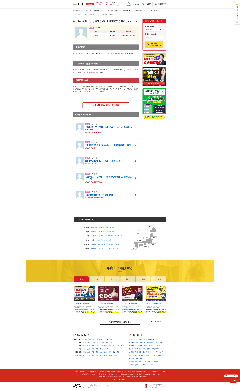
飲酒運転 (146, 355)
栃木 (113, 231)
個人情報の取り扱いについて (89, 374)
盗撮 (141, 342)
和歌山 (109, 240)
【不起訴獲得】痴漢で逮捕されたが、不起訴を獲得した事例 (108, 145)
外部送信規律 (147, 374)
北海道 (92, 227)
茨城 (106, 231)
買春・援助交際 (133, 342)
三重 (102, 235)
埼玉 (100, 231)
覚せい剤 (140, 355)
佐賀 (95, 248)
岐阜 (95, 235)
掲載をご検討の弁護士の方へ (139, 371)
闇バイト (153, 364)
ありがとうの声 (153, 10)
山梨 (105, 235)
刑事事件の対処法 (99, 10)
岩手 (100, 227)
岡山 (99, 244)
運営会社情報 (101, 371)
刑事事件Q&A (127, 10)
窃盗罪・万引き (147, 352)
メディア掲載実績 (152, 371)
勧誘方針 (132, 374)
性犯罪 (90, 14)
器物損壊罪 (155, 349)
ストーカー (146, 364)
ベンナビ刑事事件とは (80, 371)
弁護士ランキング (156, 374)
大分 (105, 248)
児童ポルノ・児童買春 (135, 345)
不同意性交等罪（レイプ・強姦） (154, 342)
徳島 (109, 244)
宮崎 (109, 248)
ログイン (137, 4)
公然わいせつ (143, 339)
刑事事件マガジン (91, 371)
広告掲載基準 (139, 374)
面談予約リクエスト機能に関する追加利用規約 (134, 376)
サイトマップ (127, 371)
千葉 (103, 231)
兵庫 (95, 240)
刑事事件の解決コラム (111, 374)
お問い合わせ (101, 374)
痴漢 (136, 339)
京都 (99, 240)
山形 (110, 227)
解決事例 (88, 10)
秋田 (106, 227)
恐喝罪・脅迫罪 (145, 349)
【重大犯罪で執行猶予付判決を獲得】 (99, 195)
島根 (95, 244)
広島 (102, 244)
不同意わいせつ (153, 339)
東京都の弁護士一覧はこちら (120, 322)
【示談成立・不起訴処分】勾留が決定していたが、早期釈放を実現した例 (108, 128)
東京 (92, 231)
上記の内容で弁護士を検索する (155, 44)
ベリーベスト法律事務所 (82, 303)
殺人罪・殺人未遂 (134, 349)
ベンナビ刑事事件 (77, 14)
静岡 (99, 235)
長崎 (99, 248)
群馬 (110, 231)
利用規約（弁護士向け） (117, 371)
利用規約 (107, 371)
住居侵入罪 (132, 352)
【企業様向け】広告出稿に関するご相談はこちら (108, 376)
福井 (122, 235)
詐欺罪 (139, 352)
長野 (112, 235)
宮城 (103, 227)
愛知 (92, 235)
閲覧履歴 (129, 5)
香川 (112, 244)
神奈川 (96, 231)
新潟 (109, 235)
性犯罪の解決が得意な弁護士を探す (106, 105)
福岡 (92, 248)
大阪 (92, 240)
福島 (113, 227)
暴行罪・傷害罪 (148, 345)
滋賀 (102, 240)
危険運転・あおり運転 (135, 358)
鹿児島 (113, 248)
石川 (119, 235)
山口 (105, 244)
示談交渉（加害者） (135, 364)
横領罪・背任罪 (158, 352)
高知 (119, 244)
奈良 (105, 240)
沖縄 (117, 248)
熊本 (102, 248)
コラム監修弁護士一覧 (123, 374)
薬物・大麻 (132, 355)
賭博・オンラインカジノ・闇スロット (140, 361)
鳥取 (92, 244)
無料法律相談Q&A (149, 4)
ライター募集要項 (162, 371)
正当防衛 (157, 345)
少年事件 (155, 361)
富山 (116, 235)
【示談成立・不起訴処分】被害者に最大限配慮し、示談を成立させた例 (108, 178)
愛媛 (116, 244)
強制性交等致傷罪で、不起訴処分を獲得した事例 (103, 161)
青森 (96, 227)
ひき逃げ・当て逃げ (157, 355)
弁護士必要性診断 (140, 10)
